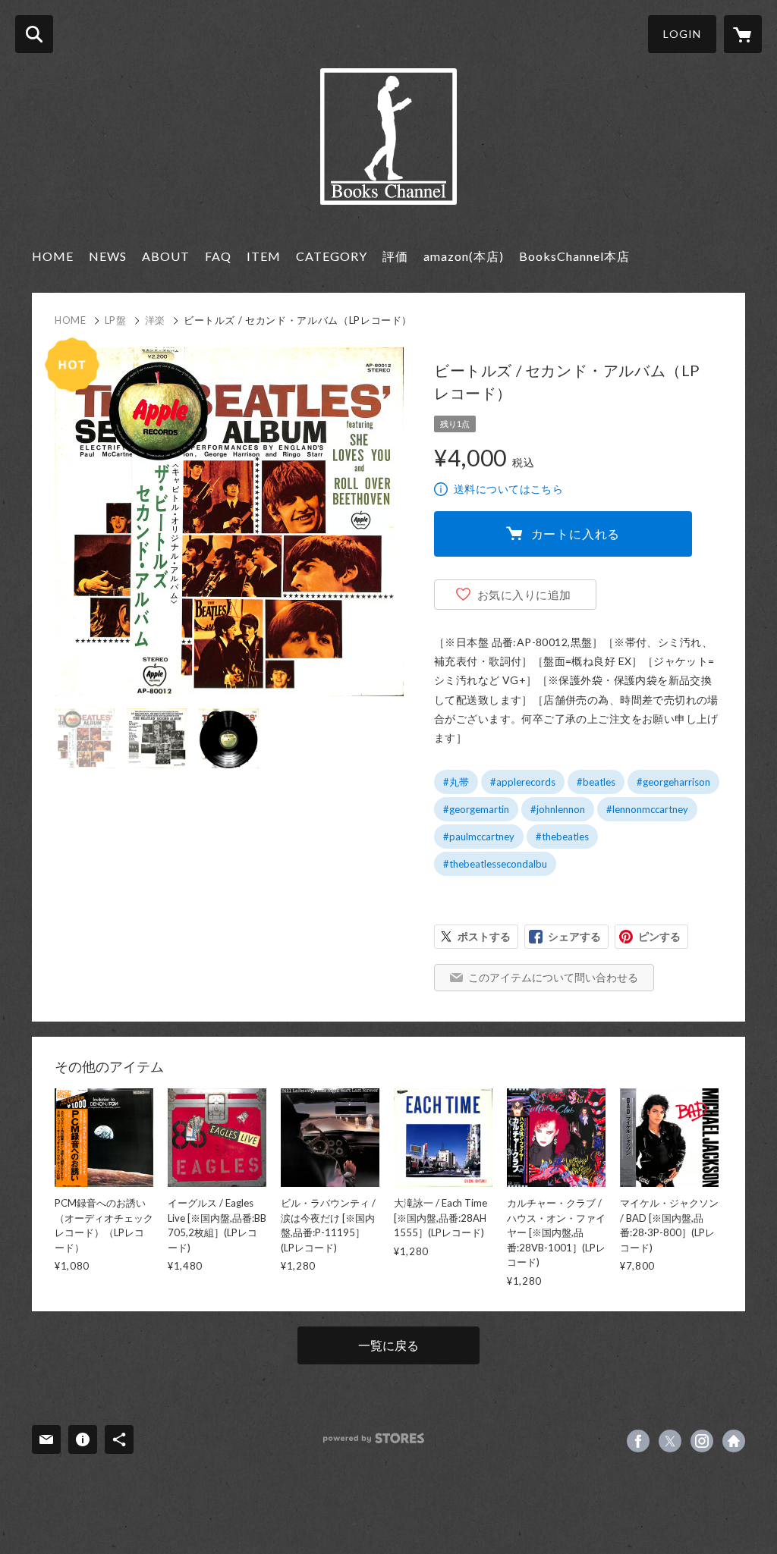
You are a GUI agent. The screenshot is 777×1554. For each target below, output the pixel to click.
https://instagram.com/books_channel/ (701, 1441)
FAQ (218, 256)
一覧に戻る (388, 1345)
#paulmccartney (478, 836)
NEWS (108, 256)
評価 (395, 256)
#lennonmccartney (647, 809)
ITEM (264, 256)
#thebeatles (562, 836)
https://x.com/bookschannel (670, 1441)
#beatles (596, 782)
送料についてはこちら (508, 488)
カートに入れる (576, 533)
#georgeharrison (673, 782)
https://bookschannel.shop (733, 1441)
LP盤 (116, 320)
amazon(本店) (463, 256)
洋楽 (155, 320)
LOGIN (682, 33)
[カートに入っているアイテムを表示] (743, 34)
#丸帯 (456, 782)
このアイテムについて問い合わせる (553, 977)
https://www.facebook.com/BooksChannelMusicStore (638, 1441)
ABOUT (166, 256)
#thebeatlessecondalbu (495, 864)
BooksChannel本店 (574, 256)
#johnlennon (557, 809)
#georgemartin (476, 809)
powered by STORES (374, 1438)
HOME (53, 256)
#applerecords (522, 782)
